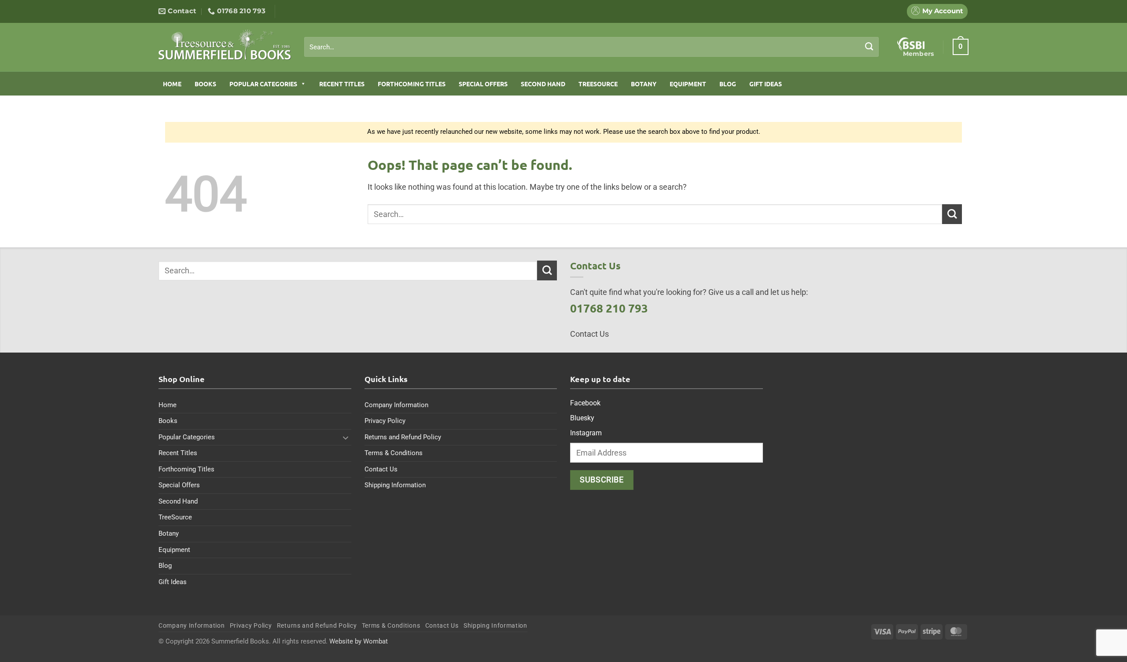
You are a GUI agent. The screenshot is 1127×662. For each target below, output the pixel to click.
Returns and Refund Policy (403, 437)
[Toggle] (346, 437)
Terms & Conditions (394, 453)
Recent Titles (342, 84)
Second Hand (543, 84)
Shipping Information (395, 485)
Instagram (586, 433)
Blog (727, 84)
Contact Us (381, 469)
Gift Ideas (765, 84)
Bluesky (582, 418)
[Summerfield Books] (224, 44)
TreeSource (598, 84)
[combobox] (591, 47)
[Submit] (869, 46)
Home (172, 84)
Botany (643, 84)
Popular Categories (263, 84)
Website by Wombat (358, 641)
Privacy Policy (385, 421)
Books (205, 84)
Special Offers (483, 84)
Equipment (688, 84)
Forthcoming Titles (412, 84)
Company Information (396, 405)
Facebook (585, 403)
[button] (961, 46)
